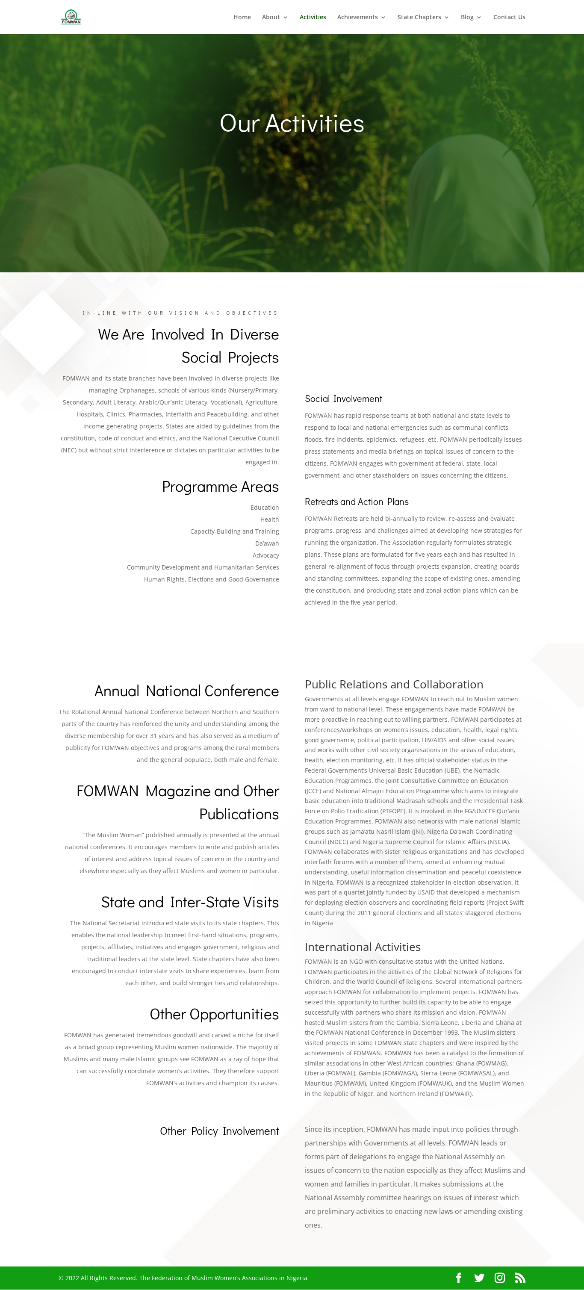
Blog (467, 17)
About (271, 17)
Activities (313, 17)
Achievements (357, 17)
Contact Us (509, 17)
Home (242, 17)
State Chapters (419, 17)
